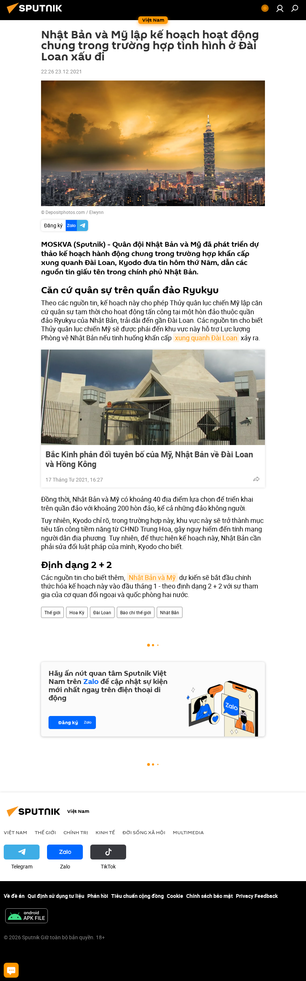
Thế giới (52, 612)
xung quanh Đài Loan (206, 337)
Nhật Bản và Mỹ (152, 577)
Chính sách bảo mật (209, 895)
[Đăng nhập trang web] (279, 8)
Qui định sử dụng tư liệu (56, 895)
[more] (256, 478)
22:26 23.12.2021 (61, 71)
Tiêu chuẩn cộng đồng (137, 895)
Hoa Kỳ (76, 612)
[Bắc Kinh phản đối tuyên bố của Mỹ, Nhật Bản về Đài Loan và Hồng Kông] (153, 397)
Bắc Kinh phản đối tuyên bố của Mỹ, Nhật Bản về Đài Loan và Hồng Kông (149, 459)
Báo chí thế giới (135, 612)
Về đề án (14, 895)
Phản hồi (97, 895)
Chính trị (75, 832)
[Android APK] (26, 916)
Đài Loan (102, 612)
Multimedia (188, 832)
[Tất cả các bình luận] (11, 970)
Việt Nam (15, 832)
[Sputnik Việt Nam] (36, 14)
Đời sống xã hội (143, 832)
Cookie (175, 895)
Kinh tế (105, 832)
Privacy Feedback (257, 895)
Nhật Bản (169, 612)
